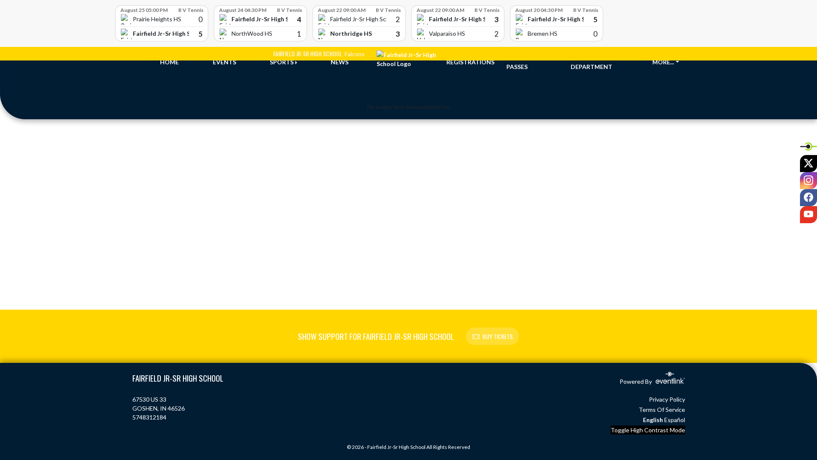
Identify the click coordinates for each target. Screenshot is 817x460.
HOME (169, 62)
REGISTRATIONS (470, 62)
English (653, 419)
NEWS (340, 62)
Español (674, 419)
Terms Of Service (662, 409)
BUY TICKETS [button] (498, 336)
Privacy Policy (667, 399)
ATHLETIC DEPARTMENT (591, 62)
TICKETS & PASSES (522, 62)
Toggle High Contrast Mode (648, 430)
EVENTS (224, 62)
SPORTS (282, 62)
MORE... (663, 62)
